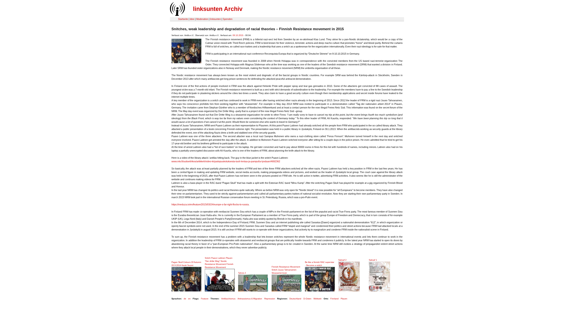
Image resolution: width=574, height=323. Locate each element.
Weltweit (317, 298)
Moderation (202, 19)
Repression (269, 298)
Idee (192, 19)
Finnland (334, 298)
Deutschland (295, 298)
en (189, 298)
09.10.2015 (238, 35)
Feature (204, 298)
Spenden (227, 19)
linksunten (215, 19)
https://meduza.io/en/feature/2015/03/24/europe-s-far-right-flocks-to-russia (210, 204)
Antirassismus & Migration (250, 298)
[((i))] (177, 15)
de (185, 298)
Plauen (344, 298)
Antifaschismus (228, 298)
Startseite (183, 19)
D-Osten (307, 298)
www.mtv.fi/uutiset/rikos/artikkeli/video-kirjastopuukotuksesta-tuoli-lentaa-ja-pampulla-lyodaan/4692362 (225, 161)
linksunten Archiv (217, 9)
